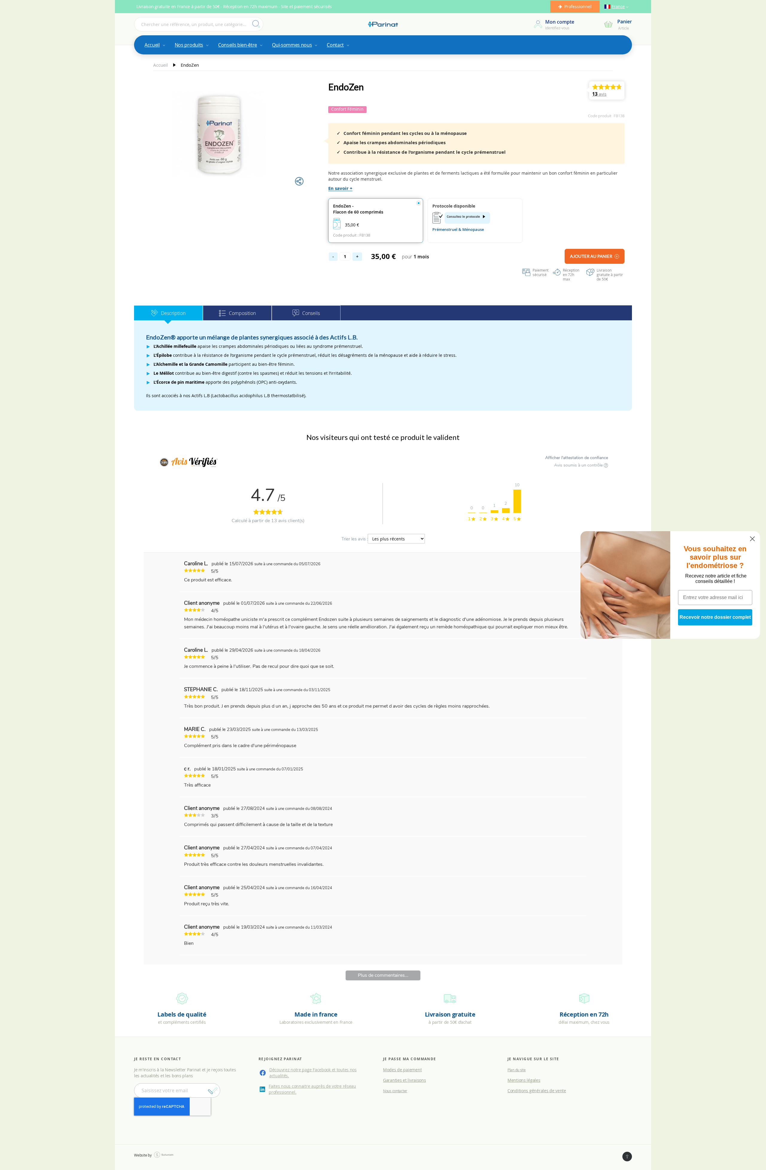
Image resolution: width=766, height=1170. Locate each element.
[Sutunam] (163, 1155)
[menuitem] (154, 44)
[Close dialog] (752, 539)
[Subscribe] (213, 1091)
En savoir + (340, 188)
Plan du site (516, 1069)
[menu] (383, 44)
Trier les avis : (354, 539)
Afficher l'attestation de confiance (576, 458)
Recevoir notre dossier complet (715, 617)
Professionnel (578, 6)
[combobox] (198, 24)
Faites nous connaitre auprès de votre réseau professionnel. (312, 1089)
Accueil (161, 65)
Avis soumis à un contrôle (579, 465)
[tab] (168, 312)
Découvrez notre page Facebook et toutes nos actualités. (313, 1072)
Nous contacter (395, 1090)
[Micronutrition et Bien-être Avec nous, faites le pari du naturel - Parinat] (383, 24)
